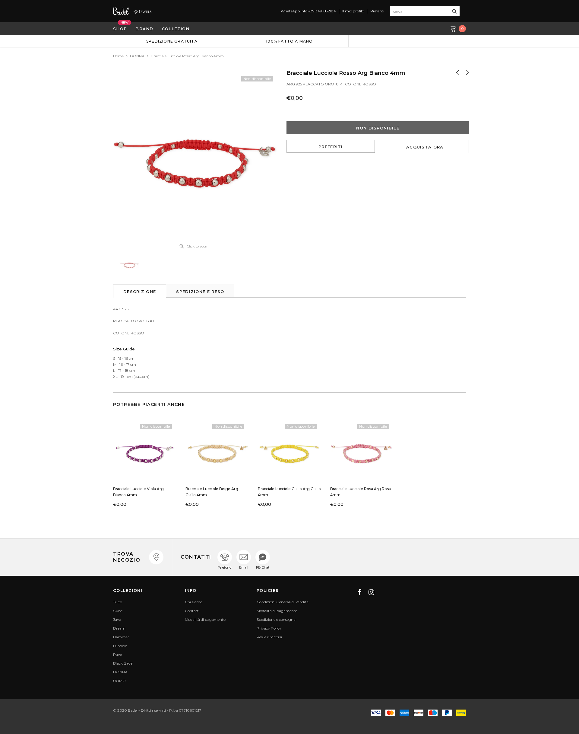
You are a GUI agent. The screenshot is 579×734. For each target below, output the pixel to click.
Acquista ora (425, 147)
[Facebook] (360, 592)
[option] (172, 41)
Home (118, 56)
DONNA (137, 56)
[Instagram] (371, 592)
